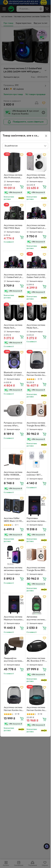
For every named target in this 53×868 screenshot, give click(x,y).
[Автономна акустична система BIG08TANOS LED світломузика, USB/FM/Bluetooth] (37, 604)
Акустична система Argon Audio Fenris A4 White (36, 176)
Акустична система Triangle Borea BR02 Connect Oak (36, 424)
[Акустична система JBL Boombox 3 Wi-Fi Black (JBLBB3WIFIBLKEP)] (37, 646)
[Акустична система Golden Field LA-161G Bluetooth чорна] (37, 262)
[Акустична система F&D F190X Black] (14, 213)
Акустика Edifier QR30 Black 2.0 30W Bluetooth (14, 520)
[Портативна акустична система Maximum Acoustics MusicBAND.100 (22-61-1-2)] (37, 506)
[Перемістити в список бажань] (21, 154)
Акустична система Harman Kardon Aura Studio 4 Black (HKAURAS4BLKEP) (14, 709)
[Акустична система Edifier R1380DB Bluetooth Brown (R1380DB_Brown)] (14, 460)
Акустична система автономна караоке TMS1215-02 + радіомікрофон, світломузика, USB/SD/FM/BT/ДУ (13, 569)
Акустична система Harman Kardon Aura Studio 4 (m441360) (37, 374)
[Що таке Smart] (21, 198)
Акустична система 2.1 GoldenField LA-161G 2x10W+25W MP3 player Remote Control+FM (36, 227)
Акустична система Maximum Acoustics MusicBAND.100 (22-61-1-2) (13, 618)
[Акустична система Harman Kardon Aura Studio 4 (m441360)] (37, 360)
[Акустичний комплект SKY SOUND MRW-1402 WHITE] (37, 460)
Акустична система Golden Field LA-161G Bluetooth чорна (36, 276)
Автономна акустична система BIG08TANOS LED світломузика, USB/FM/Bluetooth (36, 618)
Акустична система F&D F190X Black (13, 227)
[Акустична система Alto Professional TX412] (14, 162)
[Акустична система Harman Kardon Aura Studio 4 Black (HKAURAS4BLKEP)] (14, 695)
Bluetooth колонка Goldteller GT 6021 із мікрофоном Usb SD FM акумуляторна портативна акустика (14, 374)
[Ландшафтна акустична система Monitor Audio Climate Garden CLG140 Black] (14, 646)
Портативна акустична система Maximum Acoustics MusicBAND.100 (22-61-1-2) (36, 520)
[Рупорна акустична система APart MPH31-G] (14, 410)
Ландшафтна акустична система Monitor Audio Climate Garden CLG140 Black (13, 660)
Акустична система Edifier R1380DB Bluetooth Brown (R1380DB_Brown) (13, 474)
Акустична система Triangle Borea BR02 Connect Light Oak (36, 569)
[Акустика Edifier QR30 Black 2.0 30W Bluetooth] (14, 506)
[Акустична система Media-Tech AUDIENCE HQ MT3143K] (14, 313)
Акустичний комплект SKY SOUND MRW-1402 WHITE (36, 474)
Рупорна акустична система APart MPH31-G (13, 424)
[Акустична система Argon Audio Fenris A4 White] (37, 162)
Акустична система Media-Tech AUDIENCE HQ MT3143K (13, 327)
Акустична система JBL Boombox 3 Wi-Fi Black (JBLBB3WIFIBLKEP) (37, 660)
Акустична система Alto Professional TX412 (13, 176)
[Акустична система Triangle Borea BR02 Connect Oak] (37, 410)
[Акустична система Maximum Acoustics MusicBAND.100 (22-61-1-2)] (14, 604)
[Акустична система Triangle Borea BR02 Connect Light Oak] (37, 555)
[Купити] (21, 186)
